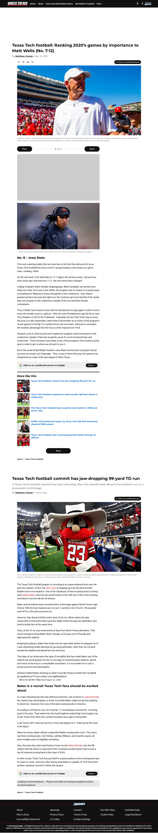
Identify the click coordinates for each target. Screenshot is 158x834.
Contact (78, 810)
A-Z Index (55, 819)
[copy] (32, 62)
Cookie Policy (107, 814)
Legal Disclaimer (133, 814)
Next (92, 149)
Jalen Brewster (91, 697)
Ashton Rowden (75, 745)
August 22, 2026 (53, 679)
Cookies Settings (82, 819)
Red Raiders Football (84, 4)
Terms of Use (80, 814)
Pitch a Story (23, 814)
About (33, 4)
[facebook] (142, 3)
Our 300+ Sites (107, 810)
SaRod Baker (28, 595)
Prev (24, 149)
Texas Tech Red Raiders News (59, 4)
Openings (54, 810)
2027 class (51, 588)
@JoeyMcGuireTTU (27, 676)
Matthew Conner (24, 56)
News (40, 4)
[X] (138, 3)
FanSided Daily (132, 810)
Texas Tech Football (34, 459)
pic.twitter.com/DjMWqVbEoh (51, 676)
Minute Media (17, 826)
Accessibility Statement (28, 819)
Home (20, 459)
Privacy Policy (57, 814)
